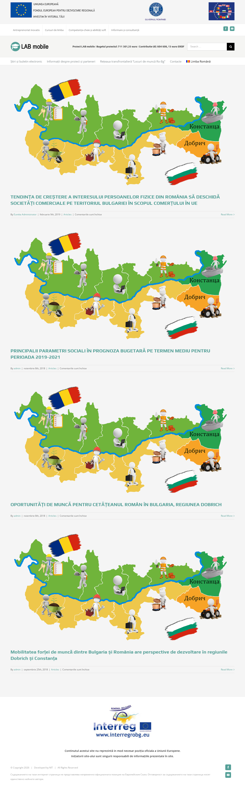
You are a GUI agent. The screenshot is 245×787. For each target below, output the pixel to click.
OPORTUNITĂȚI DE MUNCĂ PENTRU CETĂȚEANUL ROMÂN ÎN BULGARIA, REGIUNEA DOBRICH (116, 504)
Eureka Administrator (25, 214)
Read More (227, 214)
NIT (51, 767)
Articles (68, 214)
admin (17, 368)
